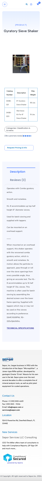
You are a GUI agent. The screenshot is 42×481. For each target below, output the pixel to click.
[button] (27, 4)
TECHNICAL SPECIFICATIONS (20, 328)
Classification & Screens (18, 129)
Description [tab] (17, 172)
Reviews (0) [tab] (18, 180)
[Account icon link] (31, 4)
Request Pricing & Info (17, 147)
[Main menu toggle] (4, 4)
